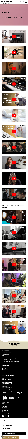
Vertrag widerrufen (9, 433)
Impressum (5, 420)
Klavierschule (5, 369)
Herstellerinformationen (7, 383)
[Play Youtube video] (14, 36)
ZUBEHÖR (4, 406)
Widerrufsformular (7, 430)
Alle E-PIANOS (5, 405)
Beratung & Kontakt (6, 379)
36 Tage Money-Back (7, 387)
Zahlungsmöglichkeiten (7, 380)
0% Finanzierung (6, 389)
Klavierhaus (4, 366)
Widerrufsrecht (6, 428)
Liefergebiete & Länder (7, 382)
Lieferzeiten (4, 386)
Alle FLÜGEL (5, 403)
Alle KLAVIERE (5, 402)
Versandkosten (5, 384)
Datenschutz (6, 422)
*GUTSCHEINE (5, 407)
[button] (2, 436)
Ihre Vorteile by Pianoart (7, 413)
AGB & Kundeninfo (7, 425)
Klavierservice (5, 368)
